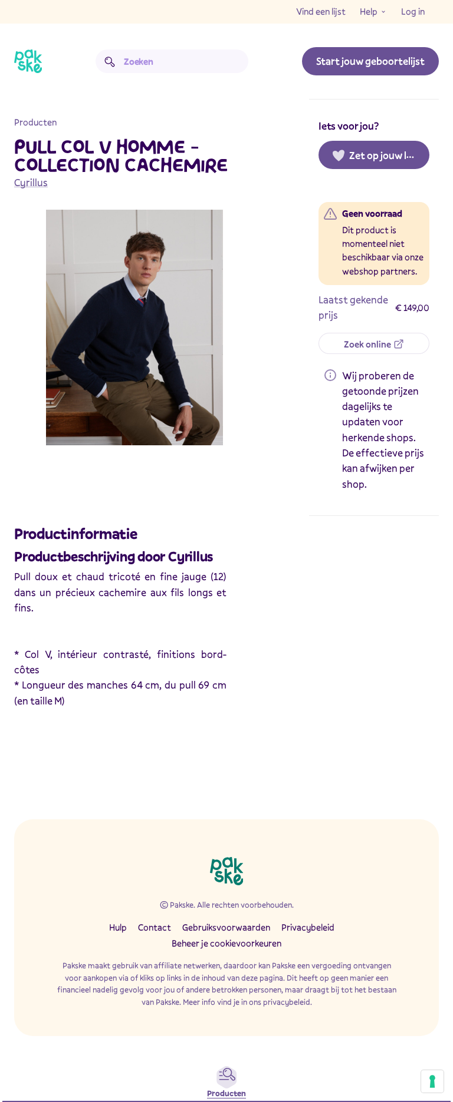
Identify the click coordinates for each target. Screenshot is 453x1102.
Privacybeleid (307, 927)
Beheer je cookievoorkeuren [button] (226, 943)
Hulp (118, 927)
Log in (413, 11)
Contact (154, 927)
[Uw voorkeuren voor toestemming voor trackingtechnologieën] (432, 1081)
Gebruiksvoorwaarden (226, 927)
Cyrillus (31, 182)
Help (369, 11)
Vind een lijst (321, 11)
